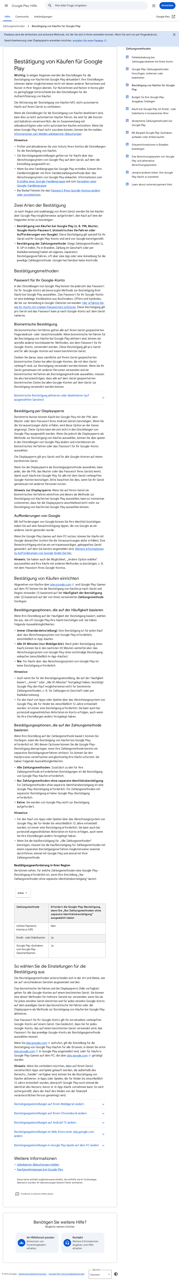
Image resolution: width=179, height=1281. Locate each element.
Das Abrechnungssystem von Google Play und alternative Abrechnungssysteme (153, 161)
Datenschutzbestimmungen (32, 1274)
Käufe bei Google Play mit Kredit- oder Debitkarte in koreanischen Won (154, 111)
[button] (6, 5)
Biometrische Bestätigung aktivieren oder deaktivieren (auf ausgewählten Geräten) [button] (51, 398)
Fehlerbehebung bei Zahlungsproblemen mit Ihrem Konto (152, 59)
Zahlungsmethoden (138, 48)
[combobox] (101, 6)
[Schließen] (174, 35)
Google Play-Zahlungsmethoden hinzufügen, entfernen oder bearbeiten (150, 73)
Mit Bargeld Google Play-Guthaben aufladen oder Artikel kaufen (152, 135)
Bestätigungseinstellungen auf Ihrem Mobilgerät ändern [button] (49, 1104)
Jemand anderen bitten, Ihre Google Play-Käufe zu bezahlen (152, 174)
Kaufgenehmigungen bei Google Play (40, 1169)
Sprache (96, 1269)
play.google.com (60, 584)
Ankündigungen (43, 16)
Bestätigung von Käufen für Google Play (153, 87)
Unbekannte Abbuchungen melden (38, 1164)
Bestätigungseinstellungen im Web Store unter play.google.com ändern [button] (54, 1134)
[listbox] (23, 893)
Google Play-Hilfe (24, 6)
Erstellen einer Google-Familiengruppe (41, 181)
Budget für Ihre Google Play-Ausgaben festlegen (148, 99)
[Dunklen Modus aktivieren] (116, 1274)
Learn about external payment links (152, 184)
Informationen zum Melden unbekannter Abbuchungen (48, 134)
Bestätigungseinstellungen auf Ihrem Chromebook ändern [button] (50, 1113)
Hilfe (7, 16)
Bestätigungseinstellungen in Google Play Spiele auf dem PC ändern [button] (56, 1145)
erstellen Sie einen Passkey (88, 40)
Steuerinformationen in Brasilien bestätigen (150, 146)
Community (22, 16)
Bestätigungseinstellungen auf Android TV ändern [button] (45, 1122)
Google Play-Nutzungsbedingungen (66, 1274)
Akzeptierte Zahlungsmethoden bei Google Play (152, 123)
